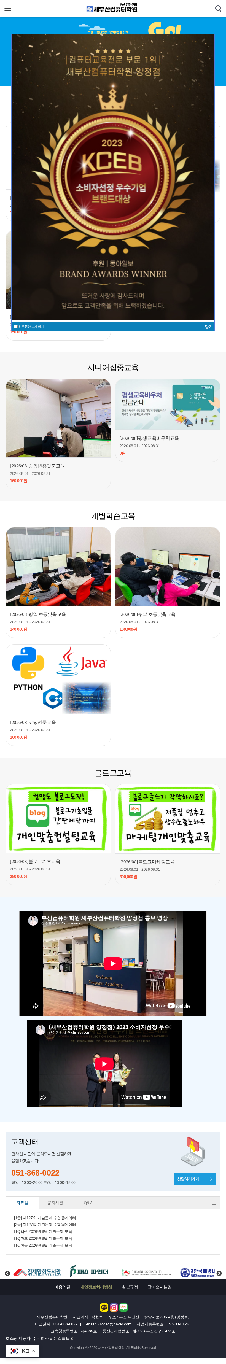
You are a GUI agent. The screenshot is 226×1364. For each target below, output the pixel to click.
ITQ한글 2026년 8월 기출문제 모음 (43, 1245)
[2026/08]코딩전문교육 (33, 722)
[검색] (218, 9)
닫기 (209, 326)
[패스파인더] (34, 1271)
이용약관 (62, 1287)
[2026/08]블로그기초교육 (35, 861)
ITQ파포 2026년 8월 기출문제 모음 (43, 1238)
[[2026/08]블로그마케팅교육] (167, 818)
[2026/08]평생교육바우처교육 (149, 438)
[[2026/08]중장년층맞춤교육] (58, 418)
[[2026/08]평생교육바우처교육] (167, 404)
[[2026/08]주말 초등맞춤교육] (167, 566)
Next (219, 1269)
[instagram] (114, 1310)
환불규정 (130, 1287)
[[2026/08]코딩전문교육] (58, 679)
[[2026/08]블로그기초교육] (58, 818)
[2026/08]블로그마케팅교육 (147, 861)
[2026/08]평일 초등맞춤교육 (38, 614)
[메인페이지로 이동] (113, 11)
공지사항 (55, 1203)
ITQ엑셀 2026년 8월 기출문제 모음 (43, 1231)
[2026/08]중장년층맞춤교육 (37, 465)
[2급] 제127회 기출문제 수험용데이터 (45, 1224)
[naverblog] (123, 1310)
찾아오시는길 (159, 1287)
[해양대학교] (148, 1271)
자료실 (22, 1203)
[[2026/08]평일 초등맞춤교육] (58, 566)
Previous (7, 1269)
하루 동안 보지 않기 (31, 326)
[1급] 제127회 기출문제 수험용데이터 (45, 1217)
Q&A (88, 1203)
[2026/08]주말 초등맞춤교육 (148, 614)
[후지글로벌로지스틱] (90, 1271)
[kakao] (104, 1310)
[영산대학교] (201, 1271)
